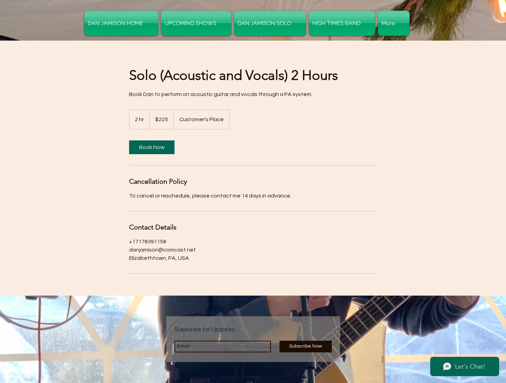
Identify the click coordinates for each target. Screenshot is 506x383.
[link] (152, 147)
